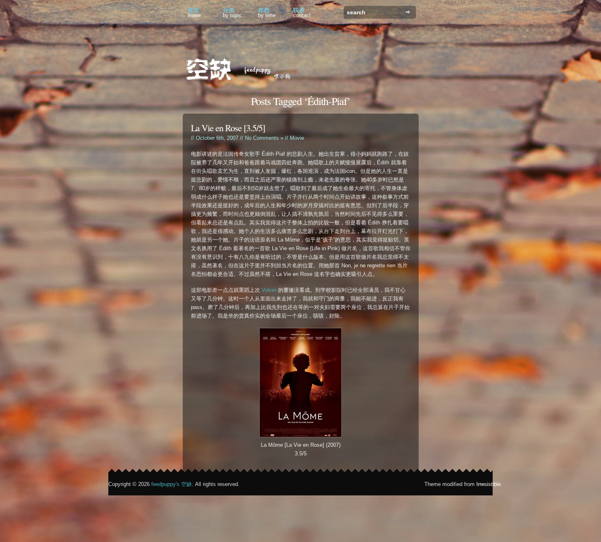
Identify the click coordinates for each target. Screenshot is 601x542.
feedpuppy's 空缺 (171, 484)
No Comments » (264, 138)
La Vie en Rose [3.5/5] (228, 128)
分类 (232, 12)
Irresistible (488, 484)
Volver (269, 290)
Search (408, 12)
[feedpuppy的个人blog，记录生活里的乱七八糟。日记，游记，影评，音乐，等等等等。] (244, 70)
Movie (297, 138)
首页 (194, 12)
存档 (267, 12)
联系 (302, 12)
